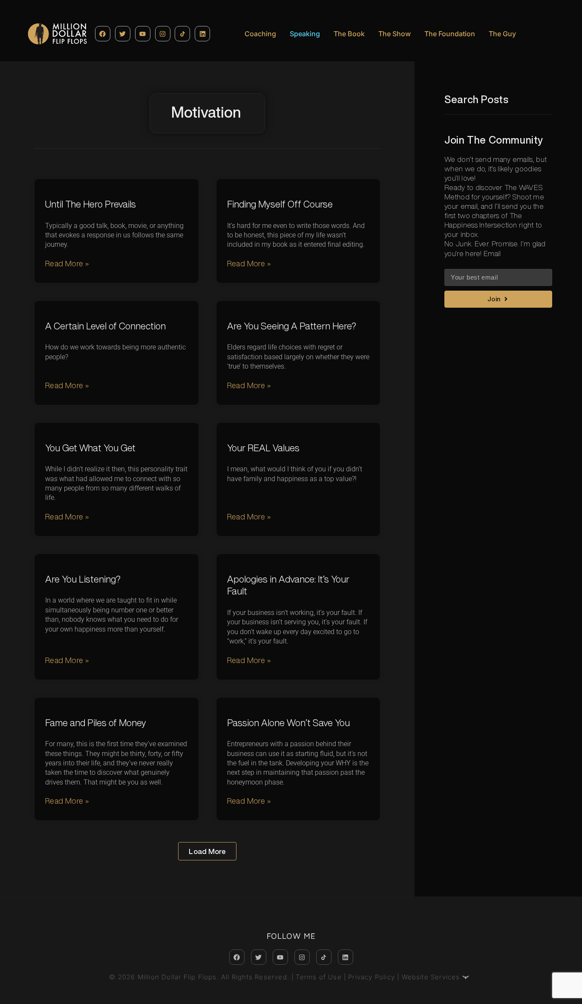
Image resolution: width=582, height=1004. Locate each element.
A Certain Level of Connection (106, 326)
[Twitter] (122, 33)
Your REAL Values (263, 448)
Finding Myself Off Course (280, 204)
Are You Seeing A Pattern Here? (291, 326)
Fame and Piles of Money (95, 722)
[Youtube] (142, 33)
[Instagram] (162, 33)
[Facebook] (102, 33)
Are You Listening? (83, 579)
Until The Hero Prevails (90, 204)
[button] (207, 851)
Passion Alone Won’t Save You (288, 722)
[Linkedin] (202, 33)
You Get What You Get (90, 448)
